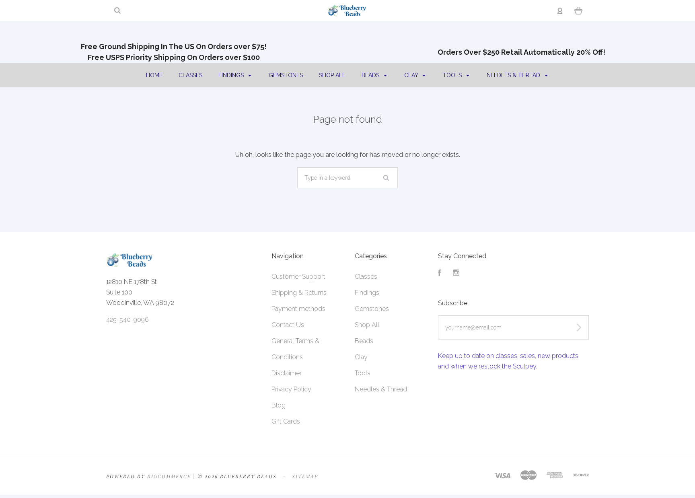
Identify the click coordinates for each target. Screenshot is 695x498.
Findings (231, 75)
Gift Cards (285, 421)
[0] (578, 10)
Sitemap (305, 476)
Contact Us (287, 325)
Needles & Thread (514, 75)
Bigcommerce (169, 476)
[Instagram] (456, 274)
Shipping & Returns (299, 292)
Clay (411, 75)
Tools (453, 75)
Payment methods (298, 309)
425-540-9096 (127, 319)
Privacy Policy (291, 389)
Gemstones (286, 75)
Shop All (332, 75)
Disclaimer (286, 373)
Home (154, 75)
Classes (190, 75)
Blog (278, 405)
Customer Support (298, 276)
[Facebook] (439, 274)
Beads (371, 75)
